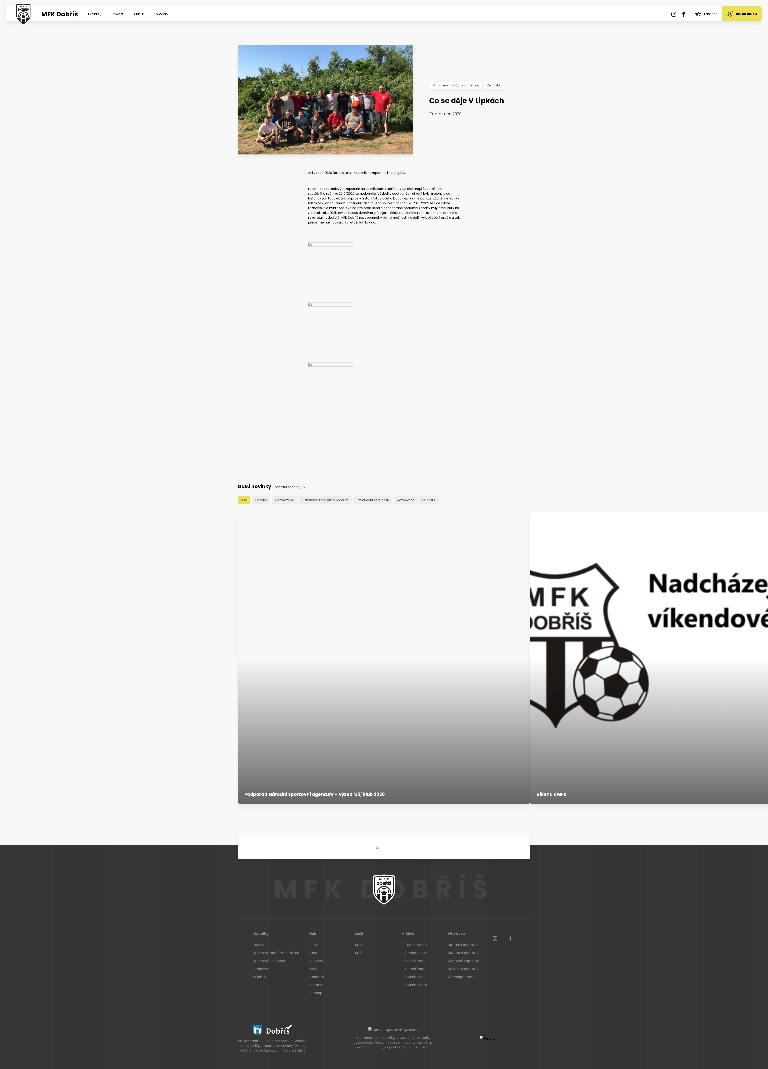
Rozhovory (405, 500)
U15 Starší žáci (412, 961)
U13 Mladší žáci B (414, 985)
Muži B (359, 953)
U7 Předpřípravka (462, 977)
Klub (312, 933)
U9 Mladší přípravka (463, 961)
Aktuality (94, 14)
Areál (313, 969)
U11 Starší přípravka (463, 945)
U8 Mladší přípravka (463, 969)
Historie (261, 500)
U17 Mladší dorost (415, 953)
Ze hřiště (493, 85)
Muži (359, 933)
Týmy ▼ (117, 14)
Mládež (407, 933)
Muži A (360, 945)
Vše (244, 500)
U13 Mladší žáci (412, 977)
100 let (314, 945)
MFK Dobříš (59, 14)
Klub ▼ (138, 14)
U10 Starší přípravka (463, 953)
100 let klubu (746, 14)
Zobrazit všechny (289, 487)
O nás (313, 953)
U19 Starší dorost (414, 945)
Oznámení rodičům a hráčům (455, 85)
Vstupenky (317, 961)
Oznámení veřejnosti (373, 500)
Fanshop (711, 14)
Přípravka (456, 933)
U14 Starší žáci (412, 969)
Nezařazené (284, 500)
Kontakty (161, 14)
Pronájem (316, 977)
